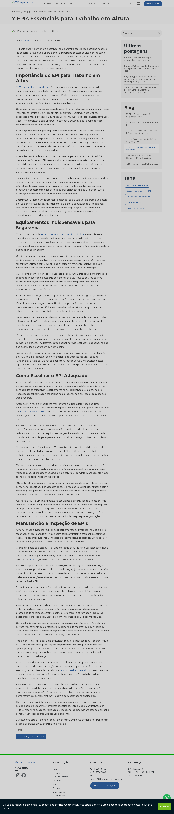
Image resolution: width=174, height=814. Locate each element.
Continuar (164, 807)
